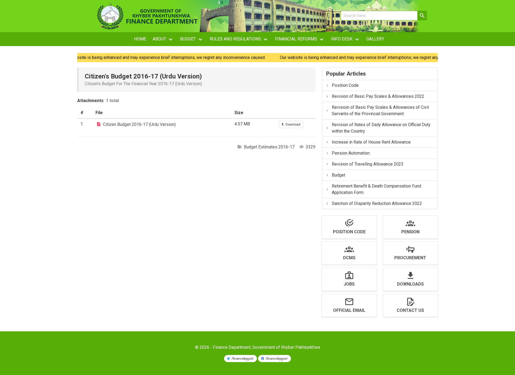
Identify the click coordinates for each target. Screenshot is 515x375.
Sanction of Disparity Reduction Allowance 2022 (377, 203)
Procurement (410, 257)
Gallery (375, 39)
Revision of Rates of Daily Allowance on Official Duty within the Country (381, 128)
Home (140, 39)
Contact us (410, 310)
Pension (410, 231)
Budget (338, 175)
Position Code (345, 85)
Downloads (410, 284)
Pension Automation (351, 153)
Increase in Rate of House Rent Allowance (371, 142)
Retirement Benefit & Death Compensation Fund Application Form (376, 189)
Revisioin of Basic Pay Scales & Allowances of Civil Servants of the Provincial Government (380, 110)
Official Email (349, 310)
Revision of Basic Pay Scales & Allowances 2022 (378, 96)
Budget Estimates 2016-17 (269, 146)
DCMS (349, 257)
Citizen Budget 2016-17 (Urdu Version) (139, 124)
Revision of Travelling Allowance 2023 (367, 164)
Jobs (349, 284)
